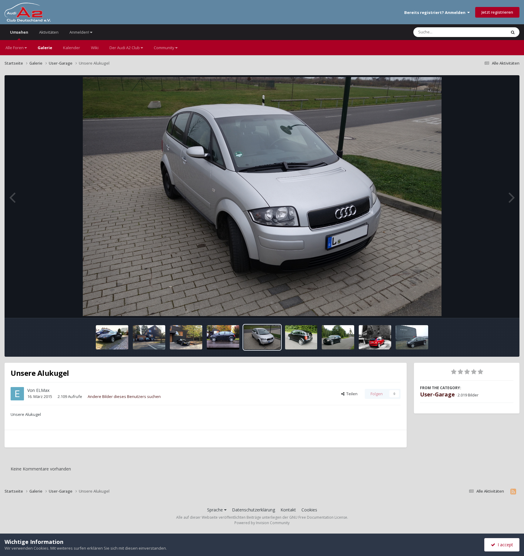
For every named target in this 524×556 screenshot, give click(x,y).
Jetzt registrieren (497, 12)
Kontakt (288, 510)
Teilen (351, 393)
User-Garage (437, 394)
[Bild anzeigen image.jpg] (112, 337)
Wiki (95, 47)
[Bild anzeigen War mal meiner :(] (301, 337)
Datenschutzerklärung (253, 510)
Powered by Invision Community (262, 522)
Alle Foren (15, 47)
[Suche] (512, 32)
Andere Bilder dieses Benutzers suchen (124, 396)
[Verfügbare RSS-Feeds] (513, 491)
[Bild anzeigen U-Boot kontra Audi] (412, 337)
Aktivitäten (49, 32)
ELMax (42, 390)
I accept (504, 545)
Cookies (309, 510)
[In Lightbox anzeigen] (262, 196)
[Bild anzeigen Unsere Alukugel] (262, 337)
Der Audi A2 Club (125, 47)
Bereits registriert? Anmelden (435, 12)
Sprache (215, 510)
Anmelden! (79, 32)
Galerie (45, 47)
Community (164, 47)
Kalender (71, 47)
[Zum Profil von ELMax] (17, 393)
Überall (491, 32)
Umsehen (19, 32)
